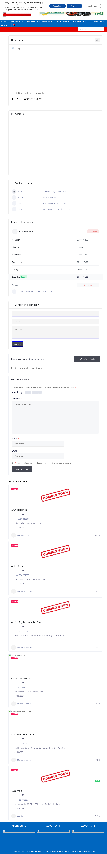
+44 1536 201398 (21, 575)
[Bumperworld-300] (19, 844)
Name (15, 438)
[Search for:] (91, 29)
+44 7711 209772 (21, 743)
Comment (17, 398)
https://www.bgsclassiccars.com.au (58, 209)
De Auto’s (14, 21)
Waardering (18, 392)
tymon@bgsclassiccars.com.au (56, 203)
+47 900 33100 (20, 687)
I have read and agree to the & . (43, 463)
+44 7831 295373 (21, 631)
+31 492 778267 (21, 800)
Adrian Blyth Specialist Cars (26, 622)
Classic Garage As (21, 678)
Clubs (56, 21)
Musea (66, 21)
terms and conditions (62, 463)
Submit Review (22, 469)
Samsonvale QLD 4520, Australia (57, 191)
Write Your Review (88, 359)
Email (15, 450)
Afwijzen (74, 6)
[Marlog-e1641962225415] (71, 14)
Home (3, 21)
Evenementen (96, 21)
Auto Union (17, 566)
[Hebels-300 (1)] (53, 844)
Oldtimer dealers (23, 93)
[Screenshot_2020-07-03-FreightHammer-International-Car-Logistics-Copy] (88, 844)
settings (35, 9)
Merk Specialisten (30, 21)
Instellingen (92, 6)
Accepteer (57, 6)
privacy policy (45, 463)
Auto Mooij (17, 790)
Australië (40, 93)
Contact (4, 25)
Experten (46, 21)
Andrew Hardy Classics (23, 734)
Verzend (17, 344)
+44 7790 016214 (21, 519)
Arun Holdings (19, 509)
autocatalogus (80, 21)
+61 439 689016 (49, 197)
